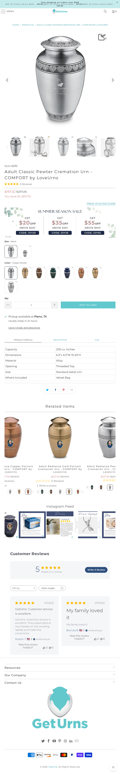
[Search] (105, 11)
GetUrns (52, 766)
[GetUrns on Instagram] (65, 741)
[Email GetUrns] (76, 741)
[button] (9, 524)
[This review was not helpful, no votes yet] (50, 647)
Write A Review (96, 569)
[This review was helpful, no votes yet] (44, 647)
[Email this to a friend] (71, 390)
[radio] (11, 251)
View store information (24, 328)
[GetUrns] (60, 11)
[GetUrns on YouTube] (54, 741)
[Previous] (7, 80)
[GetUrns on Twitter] (43, 741)
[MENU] (2, 11)
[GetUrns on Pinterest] (60, 741)
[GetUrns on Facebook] (48, 741)
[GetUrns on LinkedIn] (71, 741)
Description (60, 340)
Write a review (48, 485)
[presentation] (37, 492)
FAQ (97, 340)
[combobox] (23, 588)
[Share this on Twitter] (47, 390)
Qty (6, 298)
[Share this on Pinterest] (63, 390)
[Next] (112, 80)
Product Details (23, 340)
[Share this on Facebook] (55, 390)
